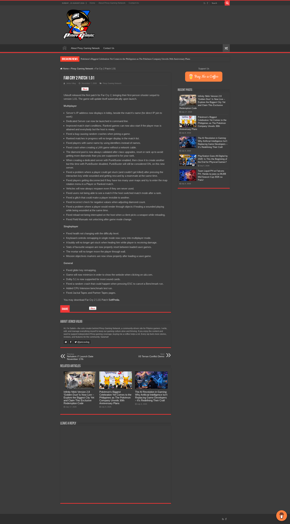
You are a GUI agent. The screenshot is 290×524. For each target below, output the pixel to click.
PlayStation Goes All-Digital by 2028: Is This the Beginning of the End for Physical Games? (213, 159)
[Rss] (204, 3)
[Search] (227, 3)
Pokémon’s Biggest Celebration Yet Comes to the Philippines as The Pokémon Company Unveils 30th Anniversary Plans (135, 59)
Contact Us (134, 3)
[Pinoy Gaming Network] (79, 24)
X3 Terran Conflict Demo (151, 355)
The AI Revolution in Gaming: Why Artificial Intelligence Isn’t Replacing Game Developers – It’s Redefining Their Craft (151, 396)
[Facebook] (207, 3)
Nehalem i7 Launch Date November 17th (80, 356)
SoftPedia (114, 299)
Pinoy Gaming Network (82, 68)
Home (92, 3)
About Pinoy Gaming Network (112, 3)
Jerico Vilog (71, 83)
